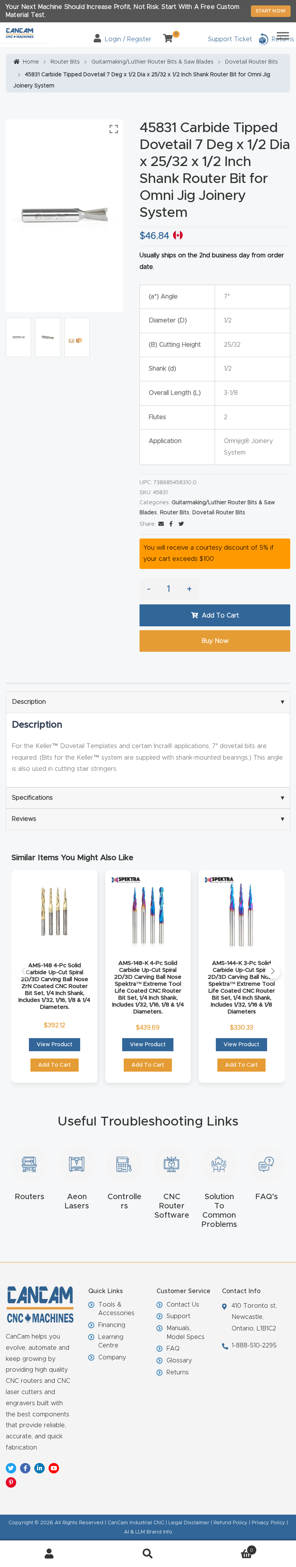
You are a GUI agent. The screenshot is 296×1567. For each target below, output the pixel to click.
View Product (54, 1044)
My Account (49, 1554)
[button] (23, 971)
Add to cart (220, 615)
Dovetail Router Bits (251, 62)
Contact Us (182, 1305)
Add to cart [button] (54, 1065)
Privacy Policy (268, 1522)
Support (178, 1316)
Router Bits (65, 62)
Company (112, 1357)
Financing (111, 1325)
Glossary (179, 1360)
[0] (165, 39)
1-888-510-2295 (254, 1345)
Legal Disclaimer (188, 1522)
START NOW (271, 10)
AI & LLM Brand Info (148, 1532)
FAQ (173, 1349)
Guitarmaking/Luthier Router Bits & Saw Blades (152, 62)
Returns (177, 1372)
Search (148, 1554)
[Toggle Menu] (283, 35)
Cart (225, 1547)
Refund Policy (230, 1522)
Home (31, 62)
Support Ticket (230, 39)
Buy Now (215, 641)
